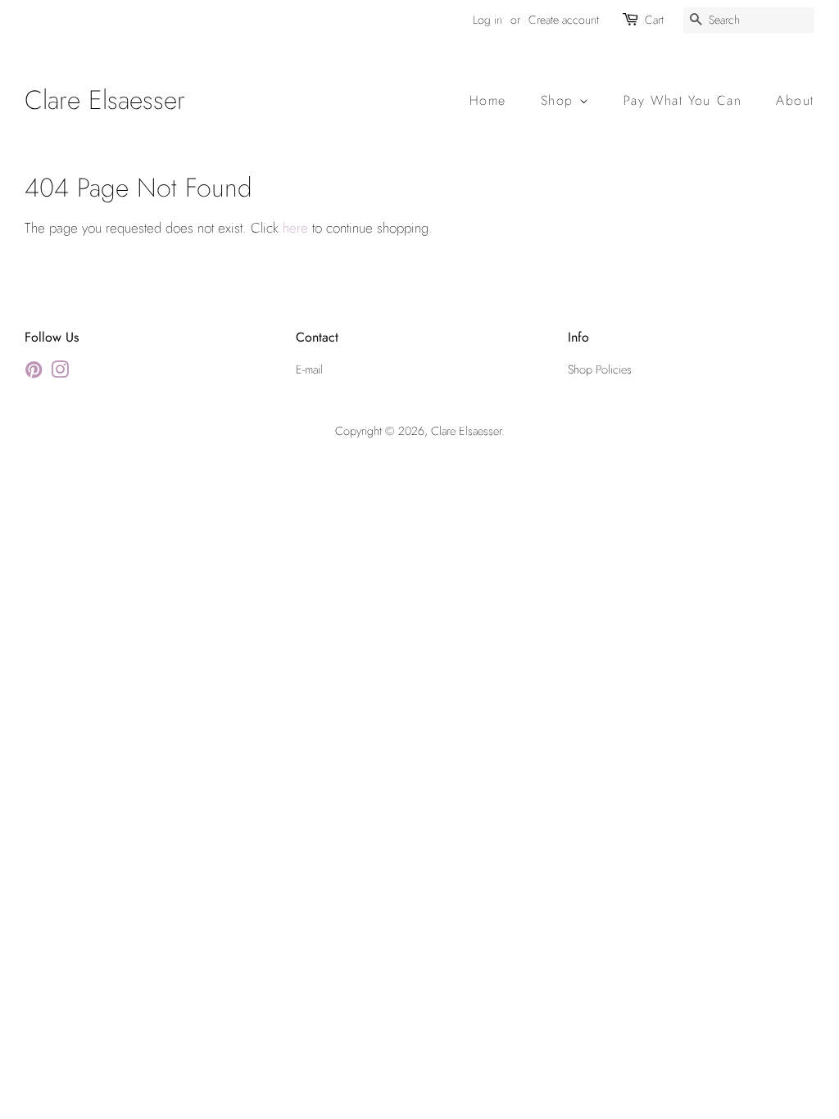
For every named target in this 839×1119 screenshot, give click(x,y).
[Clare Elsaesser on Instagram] (60, 373)
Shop (560, 100)
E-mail (309, 369)
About (795, 100)
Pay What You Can (683, 100)
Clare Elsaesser (105, 100)
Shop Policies (600, 369)
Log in (487, 19)
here (295, 228)
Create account (563, 19)
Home (487, 100)
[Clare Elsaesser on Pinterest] (34, 373)
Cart (654, 19)
